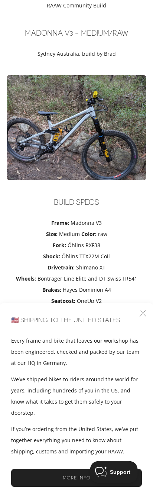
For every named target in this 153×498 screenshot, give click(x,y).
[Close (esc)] (143, 313)
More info (77, 478)
